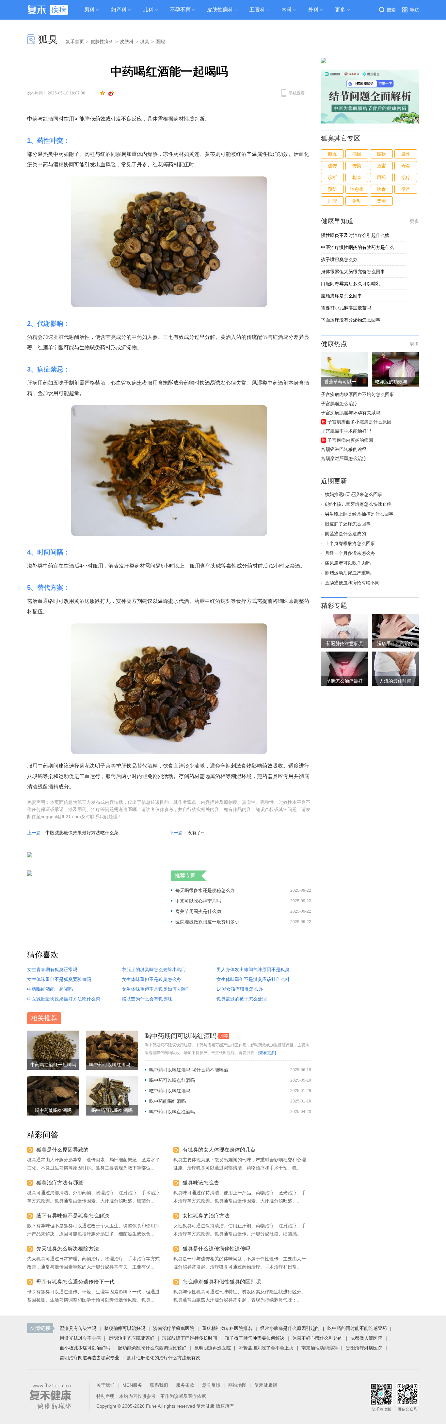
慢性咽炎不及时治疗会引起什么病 (355, 235)
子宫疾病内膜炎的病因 (350, 440)
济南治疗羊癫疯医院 (173, 1328)
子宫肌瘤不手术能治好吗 (346, 431)
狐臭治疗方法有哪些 (59, 1182)
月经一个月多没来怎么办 (350, 553)
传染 (356, 165)
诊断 (332, 177)
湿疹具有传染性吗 (78, 1328)
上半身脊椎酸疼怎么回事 (350, 543)
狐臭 (48, 39)
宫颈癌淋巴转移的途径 (344, 449)
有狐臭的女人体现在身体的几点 (219, 1149)
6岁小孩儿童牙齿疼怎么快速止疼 (358, 504)
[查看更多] (267, 1053)
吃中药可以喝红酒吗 (169, 1090)
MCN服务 (132, 1385)
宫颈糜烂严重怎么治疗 (344, 458)
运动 (356, 201)
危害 (381, 165)
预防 (332, 189)
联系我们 (159, 1385)
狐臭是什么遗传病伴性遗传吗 (216, 1248)
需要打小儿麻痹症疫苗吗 (346, 307)
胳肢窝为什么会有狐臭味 (147, 999)
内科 (286, 9)
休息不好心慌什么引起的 (317, 1338)
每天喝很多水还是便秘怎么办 (205, 890)
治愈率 (357, 189)
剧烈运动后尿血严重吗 (348, 572)
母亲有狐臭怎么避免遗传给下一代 (75, 1281)
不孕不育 (180, 9)
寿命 (405, 165)
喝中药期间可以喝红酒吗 (180, 1035)
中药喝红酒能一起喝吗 (50, 989)
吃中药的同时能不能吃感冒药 (357, 1328)
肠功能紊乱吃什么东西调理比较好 (152, 1347)
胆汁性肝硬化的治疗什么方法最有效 (163, 1357)
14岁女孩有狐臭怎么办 (239, 989)
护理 (332, 201)
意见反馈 (211, 1385)
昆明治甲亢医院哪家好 (131, 1338)
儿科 (148, 9)
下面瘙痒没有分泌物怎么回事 (350, 320)
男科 (89, 9)
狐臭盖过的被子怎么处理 (241, 999)
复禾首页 (75, 41)
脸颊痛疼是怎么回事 (341, 295)
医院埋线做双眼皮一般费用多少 (207, 921)
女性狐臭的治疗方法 (206, 1215)
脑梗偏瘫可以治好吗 (124, 1328)
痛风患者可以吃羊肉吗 (348, 563)
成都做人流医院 (366, 1338)
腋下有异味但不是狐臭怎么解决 (72, 1215)
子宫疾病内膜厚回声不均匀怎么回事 (357, 394)
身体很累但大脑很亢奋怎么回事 (353, 271)
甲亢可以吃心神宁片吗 (198, 900)
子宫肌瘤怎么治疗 (339, 403)
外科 (313, 9)
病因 (356, 154)
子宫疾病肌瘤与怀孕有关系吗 (350, 412)
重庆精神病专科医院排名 (227, 1328)
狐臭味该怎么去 (201, 1182)
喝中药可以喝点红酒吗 (172, 1080)
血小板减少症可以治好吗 (85, 1347)
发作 (405, 154)
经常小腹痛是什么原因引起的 (290, 1328)
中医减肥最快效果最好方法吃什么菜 (82, 832)
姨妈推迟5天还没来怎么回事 (353, 494)
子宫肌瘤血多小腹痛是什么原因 (359, 421)
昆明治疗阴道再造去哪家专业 (89, 1357)
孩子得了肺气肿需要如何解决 (254, 1338)
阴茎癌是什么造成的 (345, 533)
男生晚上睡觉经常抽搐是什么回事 (359, 514)
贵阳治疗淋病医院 (364, 1347)
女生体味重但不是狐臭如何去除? (155, 989)
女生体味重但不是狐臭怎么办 (151, 979)
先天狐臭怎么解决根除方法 (67, 1248)
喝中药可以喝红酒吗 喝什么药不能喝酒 (188, 1069)
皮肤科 (127, 41)
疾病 (59, 9)
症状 (381, 154)
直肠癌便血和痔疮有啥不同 (352, 582)
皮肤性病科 (220, 9)
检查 (356, 177)
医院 (160, 41)
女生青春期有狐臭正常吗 (52, 969)
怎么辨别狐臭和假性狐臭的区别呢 (222, 1281)
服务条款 (185, 1385)
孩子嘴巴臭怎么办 (339, 259)
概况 (332, 154)
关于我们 (105, 1385)
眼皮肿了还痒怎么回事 (348, 523)
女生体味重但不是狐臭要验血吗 (59, 979)
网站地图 (237, 1385)
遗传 (332, 165)
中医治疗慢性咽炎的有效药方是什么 (357, 247)
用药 (381, 177)
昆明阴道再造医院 (212, 1347)
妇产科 (119, 9)
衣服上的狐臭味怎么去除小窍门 (154, 969)
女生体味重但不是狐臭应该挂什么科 (253, 979)
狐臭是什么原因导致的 (62, 1149)
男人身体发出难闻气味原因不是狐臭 (253, 969)
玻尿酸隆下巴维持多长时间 (189, 1338)
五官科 (257, 9)
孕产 (405, 189)
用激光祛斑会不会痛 (80, 1338)
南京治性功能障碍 (319, 1347)
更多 (414, 221)
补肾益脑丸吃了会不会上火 (266, 1347)
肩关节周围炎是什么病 (198, 911)
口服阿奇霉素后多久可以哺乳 (350, 283)
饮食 (381, 189)
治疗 (405, 177)
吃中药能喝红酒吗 (167, 1101)
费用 (381, 201)
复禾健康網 (265, 1385)
